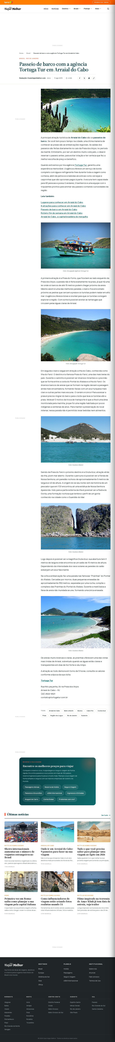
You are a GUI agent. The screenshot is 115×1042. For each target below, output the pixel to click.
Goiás (50, 1006)
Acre (28, 1002)
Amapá (28, 1006)
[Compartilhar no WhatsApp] (89, 78)
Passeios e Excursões (33, 793)
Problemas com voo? (67, 799)
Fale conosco (94, 977)
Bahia (6, 1006)
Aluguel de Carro (31, 799)
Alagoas (7, 1002)
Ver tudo (104, 815)
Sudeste (84, 716)
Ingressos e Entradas (75, 793)
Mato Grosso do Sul (55, 1012)
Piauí (6, 1023)
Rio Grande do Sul (98, 1006)
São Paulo (73, 1012)
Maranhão (8, 1012)
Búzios (80, 711)
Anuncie (92, 973)
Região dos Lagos (56, 716)
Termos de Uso (95, 981)
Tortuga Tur (81, 165)
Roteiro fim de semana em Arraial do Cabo (61, 213)
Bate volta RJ (68, 711)
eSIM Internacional (54, 793)
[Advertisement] (57, 29)
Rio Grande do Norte (12, 1026)
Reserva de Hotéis (52, 787)
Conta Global (48, 799)
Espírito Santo (75, 1002)
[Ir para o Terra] (8, 2)
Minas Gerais (75, 1006)
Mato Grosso (53, 1009)
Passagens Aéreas (32, 787)
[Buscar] (108, 8)
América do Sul (44, 977)
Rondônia (29, 1016)
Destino (65, 8)
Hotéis (66, 969)
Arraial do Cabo (54, 711)
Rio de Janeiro (32, 58)
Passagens (68, 973)
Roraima (29, 1019)
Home (21, 53)
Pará (28, 1012)
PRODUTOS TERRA (101, 2)
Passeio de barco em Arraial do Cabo (59, 209)
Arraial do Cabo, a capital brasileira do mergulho (64, 216)
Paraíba (7, 1016)
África (40, 985)
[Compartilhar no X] (84, 78)
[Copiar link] (94, 78)
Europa (41, 973)
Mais (97, 8)
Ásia (40, 981)
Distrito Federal (54, 1002)
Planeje (87, 8)
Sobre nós (93, 969)
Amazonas (30, 1009)
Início (46, 9)
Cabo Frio (90, 711)
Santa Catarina (97, 1009)
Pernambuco (9, 1019)
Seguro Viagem (70, 787)
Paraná (94, 1002)
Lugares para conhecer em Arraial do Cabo (62, 202)
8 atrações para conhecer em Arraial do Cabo (63, 206)
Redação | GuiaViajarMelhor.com (32, 78)
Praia (44, 716)
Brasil (76, 8)
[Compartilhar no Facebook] (80, 78)
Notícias (55, 9)
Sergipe (7, 1029)
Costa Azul (102, 711)
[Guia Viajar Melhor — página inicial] (12, 9)
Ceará (6, 1009)
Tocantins (30, 1023)
